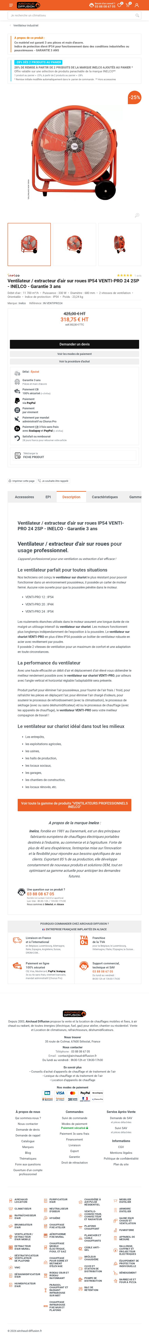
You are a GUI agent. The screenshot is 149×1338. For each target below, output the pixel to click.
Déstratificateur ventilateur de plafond (26, 1258)
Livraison (75, 1145)
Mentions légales (121, 1153)
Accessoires (24, 497)
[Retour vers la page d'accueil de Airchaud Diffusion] (28, 5)
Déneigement (128, 1272)
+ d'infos (46, 393)
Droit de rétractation (75, 1162)
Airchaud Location (21, 1201)
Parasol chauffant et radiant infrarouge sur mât (58, 1290)
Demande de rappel (28, 1135)
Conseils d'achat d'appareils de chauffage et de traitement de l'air (73, 1071)
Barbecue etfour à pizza (127, 1281)
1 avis (137, 275)
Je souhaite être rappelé (55, 480)
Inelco (22, 303)
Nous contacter (28, 1124)
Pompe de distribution (93, 1279)
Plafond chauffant (91, 1227)
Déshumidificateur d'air (26, 1275)
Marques (28, 1147)
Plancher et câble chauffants (92, 1238)
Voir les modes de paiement (74, 353)
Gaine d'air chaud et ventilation (127, 1221)
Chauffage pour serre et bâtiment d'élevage (58, 1262)
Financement (74, 1139)
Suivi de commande (74, 1118)
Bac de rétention (91, 1289)
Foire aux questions (28, 1164)
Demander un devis (75, 344)
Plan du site (121, 1164)
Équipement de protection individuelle (129, 1263)
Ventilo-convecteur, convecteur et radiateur (93, 1215)
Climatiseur (23, 1208)
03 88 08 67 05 (40, 894)
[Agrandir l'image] (137, 215)
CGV (121, 1147)
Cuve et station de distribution (93, 1269)
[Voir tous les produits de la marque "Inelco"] (13, 275)
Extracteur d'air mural (23, 1247)
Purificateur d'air (58, 1201)
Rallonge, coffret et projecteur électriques (127, 1250)
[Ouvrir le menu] (11, 5)
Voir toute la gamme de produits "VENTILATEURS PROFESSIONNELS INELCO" (74, 805)
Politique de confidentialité (121, 1158)
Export (74, 1151)
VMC (17, 1267)
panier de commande (82, 79)
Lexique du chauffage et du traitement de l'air (73, 1076)
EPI (48, 497)
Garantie (74, 1157)
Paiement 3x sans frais (74, 1133)
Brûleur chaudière (91, 1258)
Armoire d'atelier (125, 1210)
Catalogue (28, 1141)
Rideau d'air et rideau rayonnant (59, 1275)
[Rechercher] (137, 15)
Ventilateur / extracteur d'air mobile (24, 1237)
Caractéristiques (105, 497)
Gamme (135, 497)
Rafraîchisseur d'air (25, 1217)
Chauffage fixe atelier (57, 1226)
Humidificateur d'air (25, 1285)
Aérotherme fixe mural (57, 1235)
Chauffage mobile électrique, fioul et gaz (57, 1247)
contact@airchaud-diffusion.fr (77, 1056)
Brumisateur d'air (23, 1226)
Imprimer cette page (23, 480)
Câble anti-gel (92, 1249)
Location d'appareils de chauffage (73, 1080)
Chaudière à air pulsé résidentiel (92, 1202)
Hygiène (54, 1218)
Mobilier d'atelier (125, 1201)
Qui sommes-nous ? (28, 1118)
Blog (28, 1153)
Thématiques (27, 1158)
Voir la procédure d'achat (74, 361)
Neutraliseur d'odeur (58, 1210)
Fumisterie (126, 1230)
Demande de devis (28, 1129)
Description (71, 497)
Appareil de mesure (127, 1238)
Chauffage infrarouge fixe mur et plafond (57, 1306)
